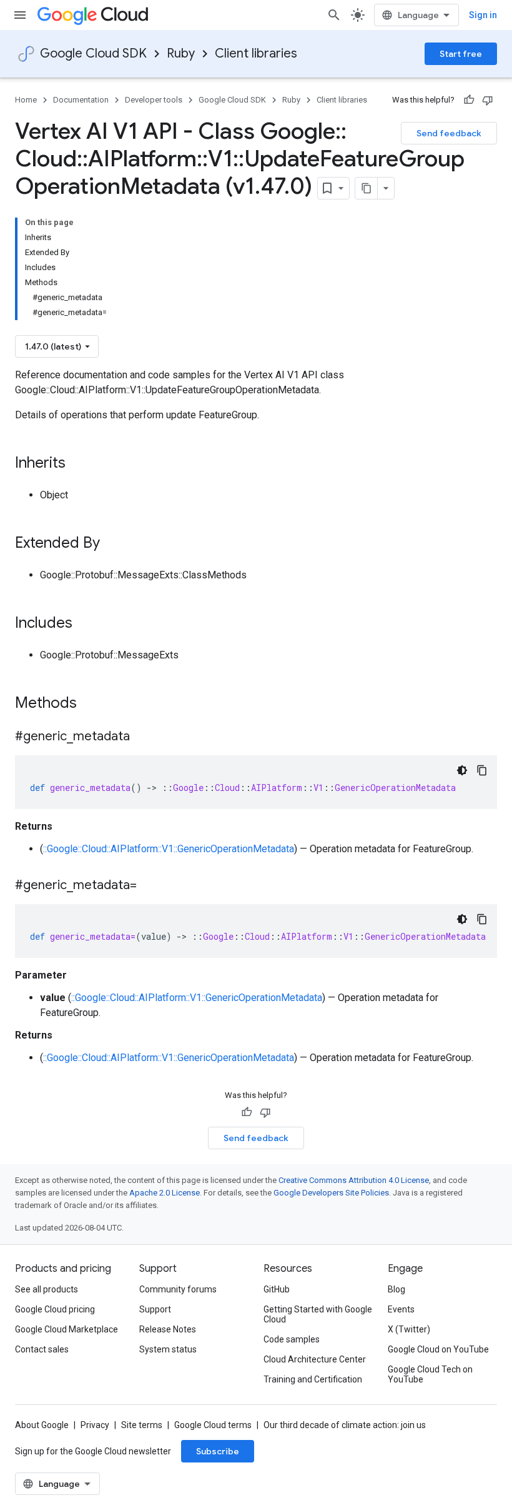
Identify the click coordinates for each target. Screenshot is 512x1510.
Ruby (181, 53)
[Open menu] (19, 15)
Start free (461, 53)
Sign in (483, 15)
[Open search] (334, 15)
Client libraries (256, 53)
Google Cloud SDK (93, 53)
